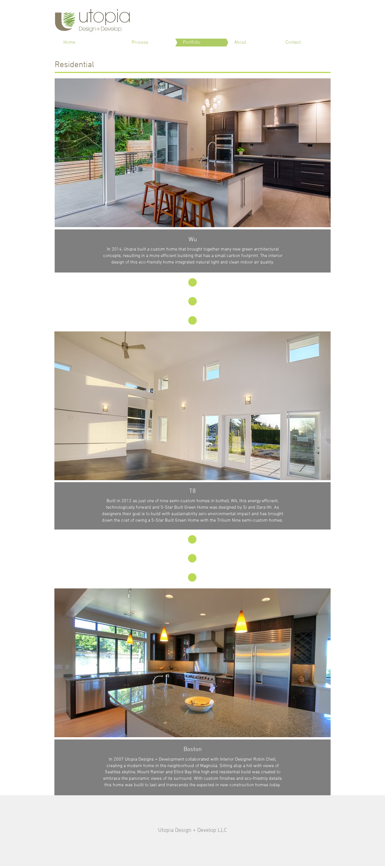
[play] (319, 222)
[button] (193, 152)
